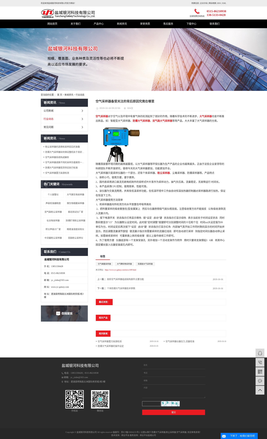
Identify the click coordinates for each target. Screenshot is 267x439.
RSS (219, 3)
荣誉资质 (145, 23)
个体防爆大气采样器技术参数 (121, 288)
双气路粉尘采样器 (53, 212)
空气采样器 (181, 432)
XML (224, 3)
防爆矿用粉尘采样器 (75, 220)
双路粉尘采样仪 (75, 238)
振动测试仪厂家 (75, 212)
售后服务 (168, 23)
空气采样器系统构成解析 (57, 157)
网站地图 (212, 3)
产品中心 (99, 23)
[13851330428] (260, 362)
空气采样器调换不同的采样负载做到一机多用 (65, 162)
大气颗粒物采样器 (124, 264)
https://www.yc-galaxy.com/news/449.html (120, 270)
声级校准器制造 (53, 203)
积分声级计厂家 (53, 229)
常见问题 (48, 127)
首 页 (59, 95)
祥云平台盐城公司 (148, 435)
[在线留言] (260, 380)
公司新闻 (48, 110)
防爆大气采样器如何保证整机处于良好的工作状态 (65, 152)
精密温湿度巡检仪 (75, 229)
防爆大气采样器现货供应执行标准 (61, 168)
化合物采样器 (53, 220)
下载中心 (191, 23)
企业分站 (204, 3)
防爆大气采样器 (158, 432)
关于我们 (76, 23)
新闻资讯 (122, 23)
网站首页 (52, 23)
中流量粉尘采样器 (53, 238)
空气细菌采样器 (104, 264)
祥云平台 (125, 435)
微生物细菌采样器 (75, 203)
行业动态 (80, 95)
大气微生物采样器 (75, 194)
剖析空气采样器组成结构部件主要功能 (125, 279)
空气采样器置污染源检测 (57, 173)
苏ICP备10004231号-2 (130, 432)
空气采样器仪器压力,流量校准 (180, 341)
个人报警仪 (53, 194)
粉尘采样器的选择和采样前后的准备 (62, 147)
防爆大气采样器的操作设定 (111, 346)
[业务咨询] (260, 353)
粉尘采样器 (171, 432)
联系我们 (215, 23)
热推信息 (195, 3)
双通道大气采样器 (145, 264)
